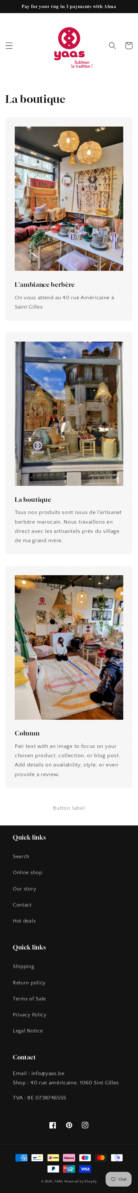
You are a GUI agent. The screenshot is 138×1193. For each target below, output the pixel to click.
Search (21, 856)
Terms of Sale (29, 999)
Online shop (27, 872)
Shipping (23, 966)
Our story (24, 889)
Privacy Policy (30, 1015)
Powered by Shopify (81, 1181)
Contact (22, 905)
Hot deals (24, 921)
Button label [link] (69, 808)
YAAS (58, 1181)
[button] (9, 45)
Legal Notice (28, 1031)
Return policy (29, 983)
